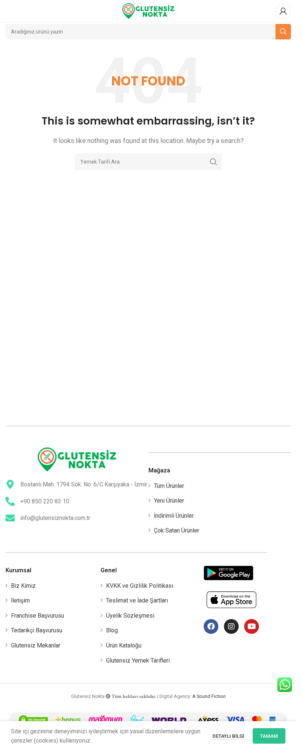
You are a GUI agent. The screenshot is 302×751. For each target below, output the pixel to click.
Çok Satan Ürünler (176, 530)
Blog (112, 630)
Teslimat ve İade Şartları (137, 600)
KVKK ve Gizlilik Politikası (139, 585)
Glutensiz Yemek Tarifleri (138, 660)
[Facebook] (211, 626)
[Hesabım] (283, 11)
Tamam (269, 736)
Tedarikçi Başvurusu (36, 630)
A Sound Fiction (209, 696)
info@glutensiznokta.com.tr (55, 517)
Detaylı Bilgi (229, 736)
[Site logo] (148, 10)
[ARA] (213, 161)
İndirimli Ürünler (174, 515)
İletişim (20, 600)
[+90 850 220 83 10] (10, 501)
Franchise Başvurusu (37, 615)
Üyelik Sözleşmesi (130, 615)
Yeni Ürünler (169, 500)
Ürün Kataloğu (123, 645)
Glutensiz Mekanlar (35, 645)
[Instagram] (231, 626)
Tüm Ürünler (169, 485)
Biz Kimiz (23, 585)
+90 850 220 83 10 (44, 501)
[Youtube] (251, 626)
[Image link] (76, 458)
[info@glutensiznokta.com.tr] (10, 518)
